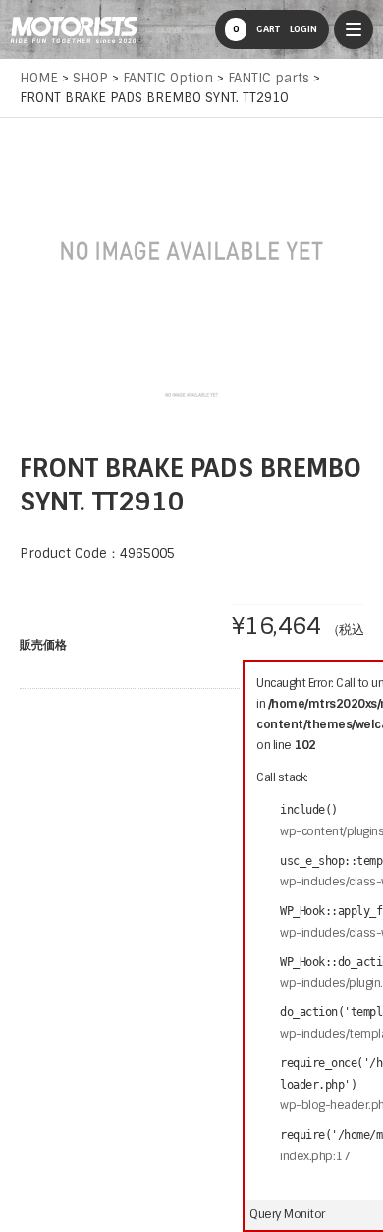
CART (256, 29)
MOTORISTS (73, 29)
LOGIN (303, 29)
